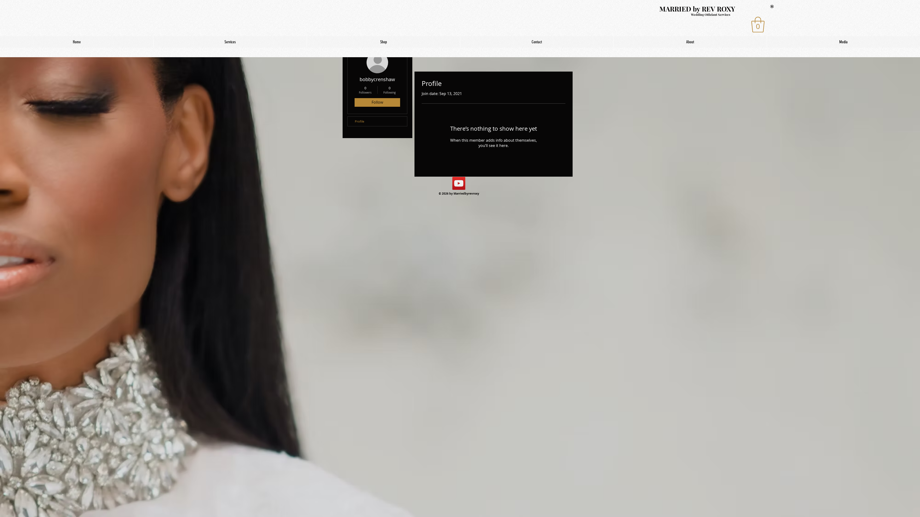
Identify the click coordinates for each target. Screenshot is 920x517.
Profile (359, 121)
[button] (758, 25)
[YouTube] (458, 183)
